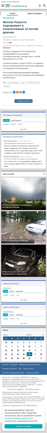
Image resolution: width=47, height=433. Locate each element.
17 (29, 350)
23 (24, 354)
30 (6, 342)
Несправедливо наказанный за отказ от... (19, 143)
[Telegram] (20, 92)
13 (6, 350)
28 (12, 358)
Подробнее (23, 386)
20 (6, 354)
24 (29, 354)
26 (41, 354)
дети (23, 83)
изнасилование (13, 83)
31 (12, 342)
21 (12, 354)
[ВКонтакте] (14, 92)
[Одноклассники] (17, 92)
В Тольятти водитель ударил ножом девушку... (21, 159)
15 (18, 350)
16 (24, 350)
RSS (19, 368)
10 (29, 346)
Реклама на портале (10, 368)
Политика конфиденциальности (13, 373)
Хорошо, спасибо (23, 426)
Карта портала (28, 368)
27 (6, 358)
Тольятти (7, 86)
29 (18, 358)
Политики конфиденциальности (18, 418)
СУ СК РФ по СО (33, 83)
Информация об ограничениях (29, 364)
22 (18, 354)
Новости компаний (32, 373)
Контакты (6, 364)
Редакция (14, 364)
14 (12, 350)
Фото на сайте (8, 174)
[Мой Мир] (23, 92)
